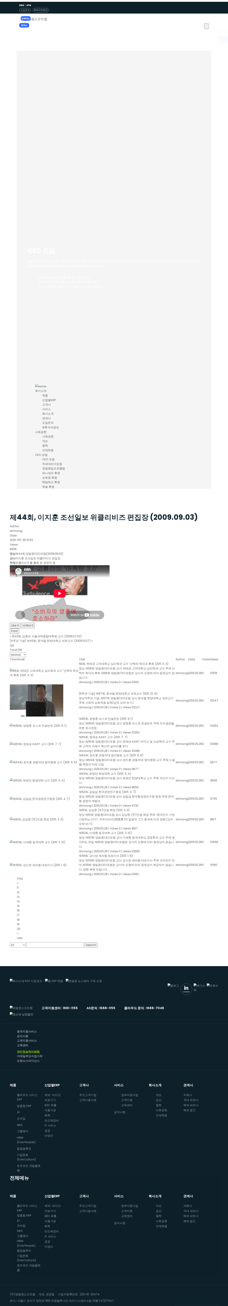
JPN (28, 5)
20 (18, 929)
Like (15, 625)
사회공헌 (40, 432)
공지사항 (22, 1036)
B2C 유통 (50, 1105)
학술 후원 (48, 487)
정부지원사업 (129, 1095)
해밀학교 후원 (51, 482)
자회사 (187, 1095)
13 (18, 897)
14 (18, 901)
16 (18, 910)
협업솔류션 (24, 1148)
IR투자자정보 (41, 10)
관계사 (46, 418)
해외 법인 (189, 1110)
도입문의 (25, 10)
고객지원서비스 (27, 1041)
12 (18, 892)
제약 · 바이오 (53, 1095)
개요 (45, 441)
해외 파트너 (190, 1105)
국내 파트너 (190, 1100)
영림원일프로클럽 (53, 468)
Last (20, 938)
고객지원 (127, 1100)
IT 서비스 (50, 1125)
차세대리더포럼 (52, 464)
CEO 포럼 (41, 455)
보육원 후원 (49, 478)
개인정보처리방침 (28, 1052)
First (20, 879)
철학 (45, 446)
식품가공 (50, 1110)
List (12, 645)
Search (91, 945)
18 (18, 920)
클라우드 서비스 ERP (27, 1097)
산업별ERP (49, 400)
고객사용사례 (87, 1100)
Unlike (27, 625)
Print (14, 631)
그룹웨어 (22, 1131)
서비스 (46, 409)
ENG (21, 5)
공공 (47, 1131)
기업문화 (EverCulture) (26, 1157)
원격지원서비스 (27, 1031)
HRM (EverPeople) (26, 1140)
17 (18, 915)
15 (18, 906)
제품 (45, 395)
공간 (159, 1100)
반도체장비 (52, 1120)
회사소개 (40, 391)
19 (18, 924)
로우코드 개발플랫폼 (28, 1168)
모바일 (21, 1119)
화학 (47, 1115)
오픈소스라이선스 (28, 1061)
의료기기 (50, 1100)
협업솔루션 (24, 1251)
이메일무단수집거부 (30, 1056)
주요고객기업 (87, 1095)
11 (18, 888)
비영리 (49, 1136)
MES (20, 1125)
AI (18, 1112)
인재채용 (48, 450)
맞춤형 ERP (24, 1106)
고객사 (46, 405)
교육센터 (22, 1045)
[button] (206, 26)
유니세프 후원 (51, 473)
